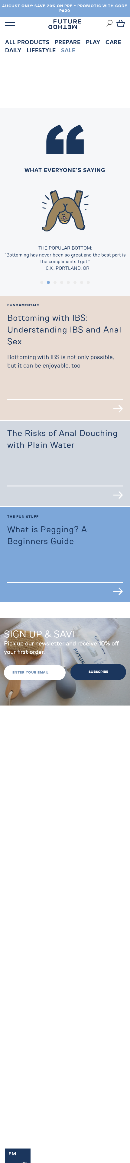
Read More (118, 409)
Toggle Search (109, 23)
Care (113, 42)
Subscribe (98, 672)
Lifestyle (41, 50)
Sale (68, 50)
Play (93, 42)
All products (27, 42)
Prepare (68, 42)
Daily (13, 50)
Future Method (65, 24)
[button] (41, 282)
